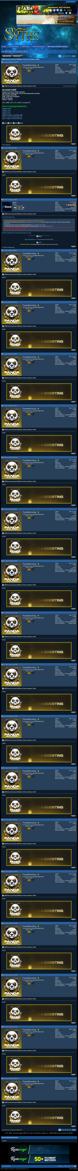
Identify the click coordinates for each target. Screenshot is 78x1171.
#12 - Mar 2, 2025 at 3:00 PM (10, 664)
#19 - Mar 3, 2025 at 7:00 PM (10, 1026)
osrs (22, 51)
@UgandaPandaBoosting (8, 217)
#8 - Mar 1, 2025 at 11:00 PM (10, 457)
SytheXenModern (6, 1166)
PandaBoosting (29, 65)
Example (26, 222)
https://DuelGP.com (30, 239)
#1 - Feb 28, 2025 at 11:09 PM (10, 62)
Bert (15, 203)
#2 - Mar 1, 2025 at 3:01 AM (10, 148)
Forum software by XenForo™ (15, 1168)
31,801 (74, 203)
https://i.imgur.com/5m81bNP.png (12, 118)
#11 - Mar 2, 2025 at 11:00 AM (10, 612)
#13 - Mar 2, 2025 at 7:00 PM (10, 716)
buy (11, 51)
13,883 (74, 65)
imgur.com (6, 109)
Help (65, 1166)
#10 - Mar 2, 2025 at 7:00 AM (10, 561)
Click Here (73, 70)
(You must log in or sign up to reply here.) (12, 1129)
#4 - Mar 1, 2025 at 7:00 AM (10, 250)
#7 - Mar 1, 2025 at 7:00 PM (10, 405)
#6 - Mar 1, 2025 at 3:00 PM (10, 354)
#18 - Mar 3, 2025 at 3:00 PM (10, 975)
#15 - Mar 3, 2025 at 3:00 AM (10, 819)
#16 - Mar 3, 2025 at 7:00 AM (10, 871)
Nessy (4, 144)
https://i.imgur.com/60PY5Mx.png (12, 117)
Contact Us (60, 1166)
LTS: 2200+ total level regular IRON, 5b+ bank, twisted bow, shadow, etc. (27, 1133)
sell (26, 51)
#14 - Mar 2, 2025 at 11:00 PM (10, 768)
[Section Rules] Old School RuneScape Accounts (16, 233)
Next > (74, 56)
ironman (17, 51)
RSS (75, 1166)
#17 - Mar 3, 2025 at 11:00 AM (10, 923)
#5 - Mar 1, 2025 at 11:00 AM (10, 302)
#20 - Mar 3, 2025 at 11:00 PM (10, 1078)
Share (73, 144)
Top (72, 1166)
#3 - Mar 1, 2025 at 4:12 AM (10, 199)
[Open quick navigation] (75, 46)
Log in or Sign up (71, 1)
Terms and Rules (73, 1168)
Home (68, 1166)
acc (7, 51)
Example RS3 (34, 222)
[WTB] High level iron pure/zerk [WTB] (61, 1133)
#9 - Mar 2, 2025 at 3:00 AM (10, 509)
